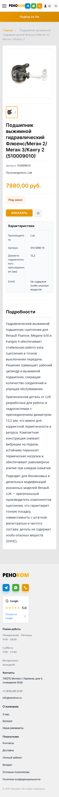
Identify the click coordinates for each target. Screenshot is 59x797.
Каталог (8, 721)
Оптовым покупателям (16, 772)
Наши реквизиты (13, 728)
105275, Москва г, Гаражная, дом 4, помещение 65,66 (23, 680)
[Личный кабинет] (45, 6)
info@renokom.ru (12, 697)
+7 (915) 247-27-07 (13, 691)
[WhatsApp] (33, 6)
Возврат (7, 764)
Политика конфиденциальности (21, 779)
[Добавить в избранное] (38, 213)
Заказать (19, 212)
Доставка (8, 750)
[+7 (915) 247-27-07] (39, 6)
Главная (8, 30)
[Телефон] (25, 587)
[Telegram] (27, 6)
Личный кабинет (12, 757)
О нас (6, 714)
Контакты (8, 743)
